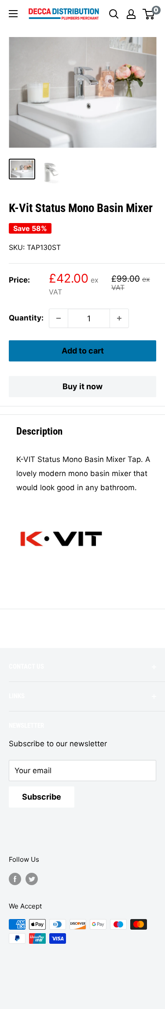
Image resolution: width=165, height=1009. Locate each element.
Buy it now (82, 386)
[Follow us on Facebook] (15, 878)
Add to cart (83, 350)
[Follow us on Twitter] (32, 878)
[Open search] (114, 14)
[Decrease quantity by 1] (58, 318)
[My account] (131, 14)
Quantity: (26, 317)
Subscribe (41, 796)
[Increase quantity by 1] (119, 318)
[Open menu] (13, 13)
